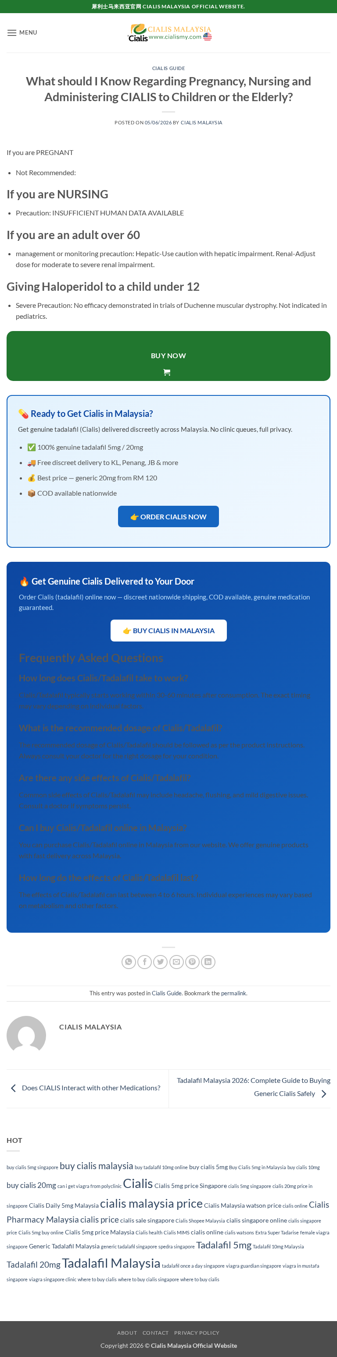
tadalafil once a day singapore (193, 1266)
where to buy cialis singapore (148, 1279)
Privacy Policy (197, 1332)
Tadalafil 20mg (34, 1264)
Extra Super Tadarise (277, 1232)
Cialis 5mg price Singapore (190, 1185)
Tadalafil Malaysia (111, 1262)
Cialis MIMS (177, 1232)
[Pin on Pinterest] (192, 962)
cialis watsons (239, 1232)
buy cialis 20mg (31, 1185)
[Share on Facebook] (144, 962)
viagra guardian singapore (253, 1266)
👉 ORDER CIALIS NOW (168, 516)
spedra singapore (176, 1246)
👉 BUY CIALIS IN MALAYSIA (169, 630)
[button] (22, 32)
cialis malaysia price (151, 1203)
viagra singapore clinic (52, 1279)
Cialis (138, 1183)
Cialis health (149, 1232)
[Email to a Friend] (176, 962)
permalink (233, 993)
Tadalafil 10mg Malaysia (278, 1246)
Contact (156, 1332)
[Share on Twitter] (160, 962)
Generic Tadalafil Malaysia (64, 1246)
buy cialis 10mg (303, 1167)
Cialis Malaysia (201, 122)
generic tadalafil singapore (129, 1246)
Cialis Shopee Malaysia (200, 1220)
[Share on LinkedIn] (208, 962)
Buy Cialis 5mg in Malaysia (257, 1167)
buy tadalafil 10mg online (161, 1167)
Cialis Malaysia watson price (242, 1205)
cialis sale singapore (147, 1220)
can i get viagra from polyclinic (89, 1186)
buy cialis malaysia (96, 1165)
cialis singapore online (256, 1220)
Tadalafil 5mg (223, 1245)
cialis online (295, 1206)
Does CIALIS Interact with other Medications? (90, 1087)
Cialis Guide (168, 68)
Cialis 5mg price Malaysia (99, 1232)
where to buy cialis (97, 1279)
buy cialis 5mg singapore (32, 1167)
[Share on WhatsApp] (129, 962)
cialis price (99, 1219)
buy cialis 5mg (208, 1166)
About (127, 1332)
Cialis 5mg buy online (41, 1232)
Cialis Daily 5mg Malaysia (64, 1205)
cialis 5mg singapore (249, 1186)
